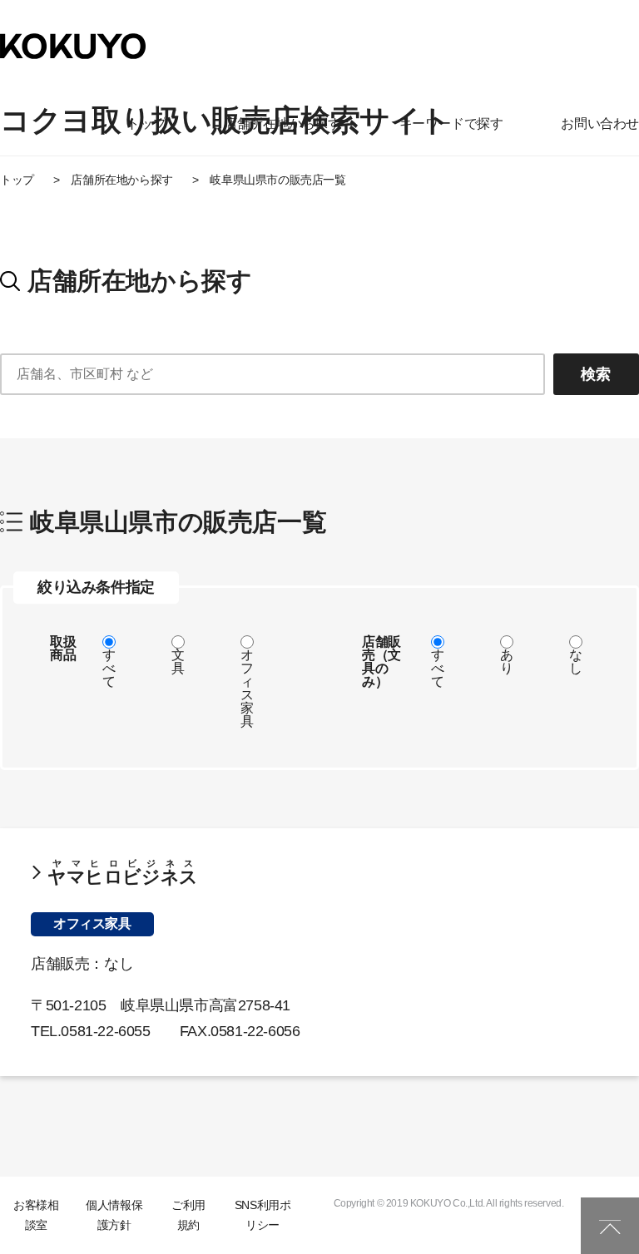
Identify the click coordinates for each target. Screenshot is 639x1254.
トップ (146, 123)
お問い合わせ (600, 123)
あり (506, 661)
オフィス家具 (247, 688)
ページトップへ (610, 1225)
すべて (109, 668)
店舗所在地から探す (282, 123)
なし (575, 661)
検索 (596, 374)
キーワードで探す (451, 123)
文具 (178, 661)
